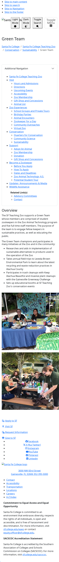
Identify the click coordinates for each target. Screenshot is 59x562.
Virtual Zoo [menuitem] (20, 128)
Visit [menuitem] (11, 80)
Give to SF (10, 438)
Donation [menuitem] (19, 155)
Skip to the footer (14, 12)
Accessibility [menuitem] (20, 93)
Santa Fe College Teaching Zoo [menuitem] (25, 76)
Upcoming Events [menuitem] (23, 90)
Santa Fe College (10, 46)
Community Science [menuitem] (24, 138)
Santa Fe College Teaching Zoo (39, 46)
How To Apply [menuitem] (21, 169)
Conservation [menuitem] (16, 131)
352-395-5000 (41, 474)
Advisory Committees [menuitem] (25, 196)
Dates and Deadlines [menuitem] (25, 173)
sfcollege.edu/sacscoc (34, 554)
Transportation (14, 486)
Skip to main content (16, 1)
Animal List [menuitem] (20, 104)
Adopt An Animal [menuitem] (23, 148)
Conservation (12, 50)
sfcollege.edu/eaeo (13, 529)
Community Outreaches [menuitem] (27, 124)
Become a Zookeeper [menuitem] (20, 162)
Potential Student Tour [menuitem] (26, 179)
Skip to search (12, 5)
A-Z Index (11, 497)
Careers (10, 493)
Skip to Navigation (14, 8)
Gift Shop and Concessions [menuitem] (28, 100)
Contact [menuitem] (18, 199)
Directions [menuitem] (19, 86)
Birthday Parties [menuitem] (22, 114)
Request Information (16, 432)
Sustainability (29, 50)
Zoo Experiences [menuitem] (18, 107)
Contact (10, 479)
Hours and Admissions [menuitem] (26, 83)
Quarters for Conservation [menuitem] (28, 135)
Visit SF (9, 426)
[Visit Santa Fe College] (29, 466)
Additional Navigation (16, 68)
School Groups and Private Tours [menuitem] (32, 111)
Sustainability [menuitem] (21, 142)
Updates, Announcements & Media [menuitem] (28, 183)
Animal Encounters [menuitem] (24, 117)
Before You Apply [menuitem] (23, 166)
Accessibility (12, 483)
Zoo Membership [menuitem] (23, 97)
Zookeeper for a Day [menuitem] (25, 121)
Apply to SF (11, 420)
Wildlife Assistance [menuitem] (19, 186)
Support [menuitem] (13, 145)
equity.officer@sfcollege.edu (18, 532)
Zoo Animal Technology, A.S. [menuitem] (29, 176)
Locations (11, 490)
